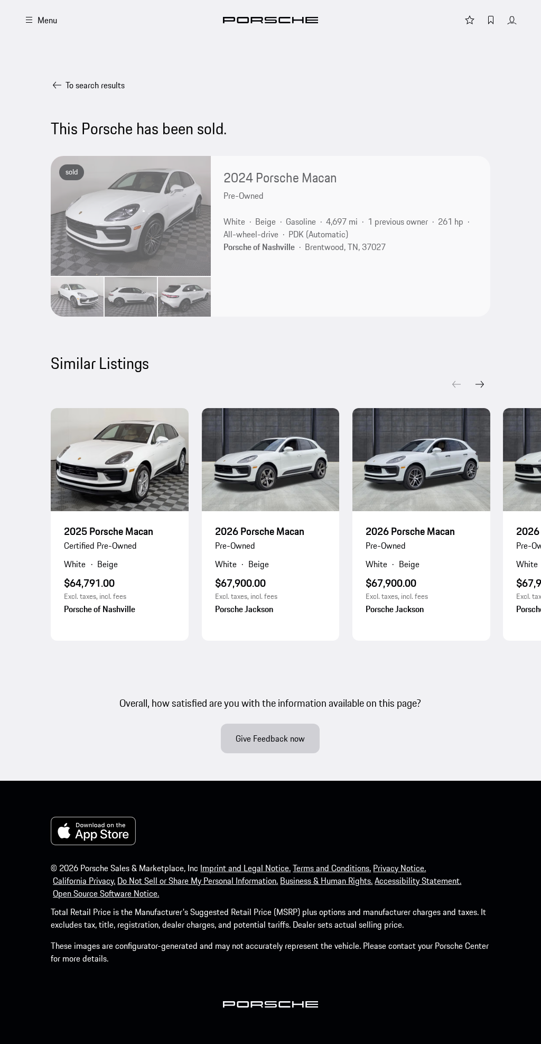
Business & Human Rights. (326, 880)
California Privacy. (84, 880)
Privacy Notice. (399, 868)
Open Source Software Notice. (106, 893)
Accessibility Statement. (418, 880)
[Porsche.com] (270, 20)
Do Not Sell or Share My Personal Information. (197, 880)
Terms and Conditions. (332, 868)
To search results (95, 85)
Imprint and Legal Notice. (245, 868)
